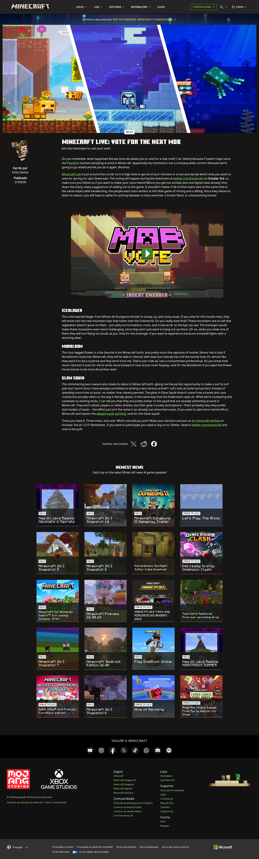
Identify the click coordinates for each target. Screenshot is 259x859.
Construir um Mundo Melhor (127, 811)
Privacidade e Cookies (62, 847)
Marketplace (166, 775)
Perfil (162, 821)
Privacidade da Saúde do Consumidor (95, 847)
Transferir (165, 807)
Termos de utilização (126, 847)
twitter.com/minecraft (188, 178)
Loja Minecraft (167, 780)
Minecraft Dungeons (124, 784)
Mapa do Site (166, 803)
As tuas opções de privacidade (94, 852)
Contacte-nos (166, 811)
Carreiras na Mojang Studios (128, 807)
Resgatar (164, 825)
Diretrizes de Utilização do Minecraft (25, 802)
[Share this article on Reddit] (144, 444)
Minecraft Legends (123, 788)
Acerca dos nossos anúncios (175, 847)
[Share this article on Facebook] (154, 444)
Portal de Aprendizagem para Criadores (133, 803)
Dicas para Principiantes (172, 790)
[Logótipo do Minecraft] (30, 7)
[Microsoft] (223, 847)
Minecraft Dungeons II (125, 780)
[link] (90, 750)
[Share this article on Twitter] (133, 444)
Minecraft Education (123, 792)
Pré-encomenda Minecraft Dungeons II (142, 19)
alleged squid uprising (111, 414)
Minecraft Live (71, 174)
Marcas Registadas (149, 847)
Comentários (166, 798)
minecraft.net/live (208, 421)
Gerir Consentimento (56, 802)
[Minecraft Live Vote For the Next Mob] (147, 253)
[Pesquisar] (224, 7)
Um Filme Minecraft (123, 815)
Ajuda (163, 794)
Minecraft (118, 775)
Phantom (73, 163)
